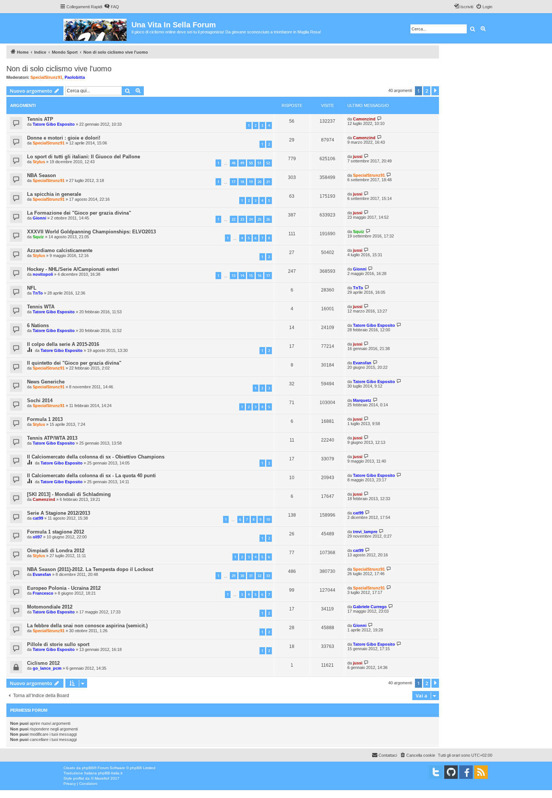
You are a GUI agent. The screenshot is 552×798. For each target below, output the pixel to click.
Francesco (43, 593)
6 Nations (38, 325)
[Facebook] (466, 772)
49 (242, 163)
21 (268, 181)
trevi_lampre (365, 531)
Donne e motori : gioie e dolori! (63, 138)
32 (259, 575)
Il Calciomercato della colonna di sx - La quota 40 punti (91, 475)
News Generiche (46, 382)
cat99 (38, 518)
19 (251, 181)
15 (251, 275)
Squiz (38, 236)
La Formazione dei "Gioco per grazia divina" (79, 213)
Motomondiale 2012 (49, 607)
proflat (78, 778)
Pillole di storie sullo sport (58, 644)
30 (242, 575)
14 (242, 275)
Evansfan (362, 363)
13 (233, 275)
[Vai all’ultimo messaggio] (379, 118)
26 (268, 219)
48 (233, 163)
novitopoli (43, 274)
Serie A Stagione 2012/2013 (58, 513)
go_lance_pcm (47, 668)
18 (242, 181)
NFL (31, 288)
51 (259, 163)
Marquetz (362, 400)
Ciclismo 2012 (43, 663)
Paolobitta (75, 77)
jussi (357, 156)
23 (242, 219)
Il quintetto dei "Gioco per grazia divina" (74, 363)
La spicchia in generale (54, 194)
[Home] (95, 28)
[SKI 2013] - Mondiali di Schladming (69, 494)
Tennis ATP (40, 119)
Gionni (39, 218)
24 (251, 219)
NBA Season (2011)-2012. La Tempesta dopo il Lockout (90, 569)
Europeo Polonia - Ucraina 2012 (64, 588)
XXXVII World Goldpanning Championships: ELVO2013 (91, 231)
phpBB (88, 768)
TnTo (38, 293)
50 (251, 163)
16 (259, 275)
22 (233, 219)
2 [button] (426, 90)
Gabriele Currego (370, 606)
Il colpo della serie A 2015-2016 (63, 344)
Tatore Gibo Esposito (54, 124)
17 (233, 181)
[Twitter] (436, 772)
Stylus (39, 161)
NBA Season (41, 175)
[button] (435, 90)
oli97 (37, 537)
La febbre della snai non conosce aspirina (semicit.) (87, 625)
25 (259, 219)
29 (233, 575)
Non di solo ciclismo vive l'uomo (59, 69)
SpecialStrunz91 (46, 77)
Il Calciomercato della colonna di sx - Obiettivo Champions (95, 457)
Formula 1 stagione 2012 (55, 532)
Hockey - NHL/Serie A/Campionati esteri (73, 269)
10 (268, 519)
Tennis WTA (40, 307)
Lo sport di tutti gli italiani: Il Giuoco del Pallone (83, 156)
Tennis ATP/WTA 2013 (52, 438)
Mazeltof (102, 778)
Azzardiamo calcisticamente (59, 250)
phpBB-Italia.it (110, 773)
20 (259, 181)
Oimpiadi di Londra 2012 (55, 550)
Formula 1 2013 (45, 419)
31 (251, 575)
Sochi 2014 (40, 400)
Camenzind (364, 119)
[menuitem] (111, 6)
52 (268, 163)
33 (268, 575)
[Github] (451, 772)
